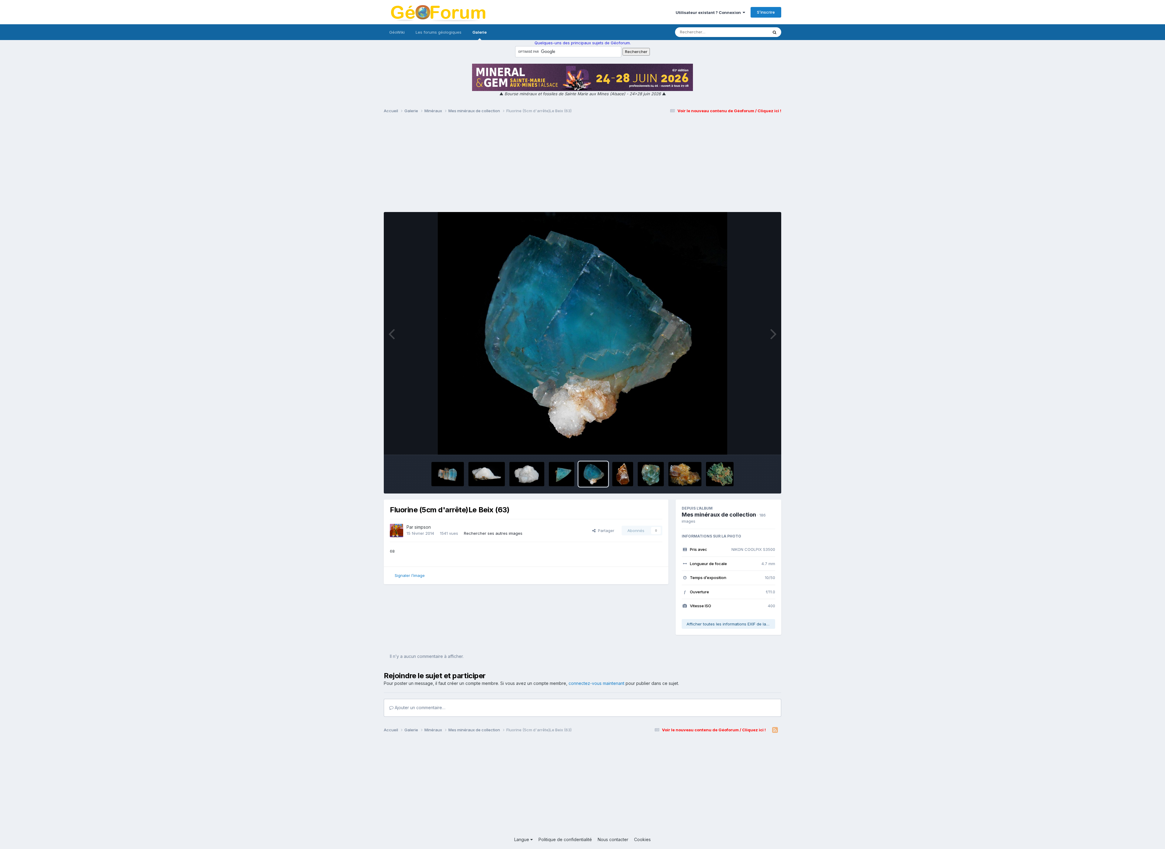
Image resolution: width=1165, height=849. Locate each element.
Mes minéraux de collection (719, 514)
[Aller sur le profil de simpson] (396, 530)
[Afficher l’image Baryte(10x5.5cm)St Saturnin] (622, 474)
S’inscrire (766, 12)
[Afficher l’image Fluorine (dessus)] (561, 474)
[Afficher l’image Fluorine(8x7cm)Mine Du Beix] (651, 474)
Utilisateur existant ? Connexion (709, 12)
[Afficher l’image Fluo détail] (486, 474)
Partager (605, 530)
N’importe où (748, 32)
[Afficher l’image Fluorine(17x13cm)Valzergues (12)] (684, 474)
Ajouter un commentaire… (419, 707)
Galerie (479, 32)
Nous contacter (613, 839)
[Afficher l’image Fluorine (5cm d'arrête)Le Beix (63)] (593, 474)
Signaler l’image (410, 575)
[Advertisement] (582, 165)
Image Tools (756, 443)
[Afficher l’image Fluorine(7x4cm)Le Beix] (447, 474)
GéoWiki (397, 32)
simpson (422, 527)
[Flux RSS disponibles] (775, 730)
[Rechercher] (774, 32)
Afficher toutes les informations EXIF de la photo (731, 624)
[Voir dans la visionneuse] (583, 333)
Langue (522, 839)
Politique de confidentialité (565, 839)
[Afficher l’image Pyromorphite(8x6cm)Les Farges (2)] (720, 474)
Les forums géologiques (438, 32)
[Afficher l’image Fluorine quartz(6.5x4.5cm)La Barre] (526, 474)
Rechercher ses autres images (493, 533)
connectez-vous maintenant (596, 683)
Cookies (642, 839)
